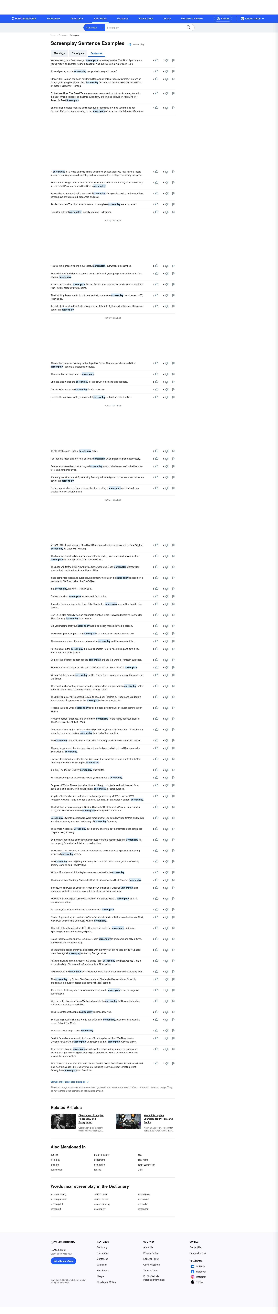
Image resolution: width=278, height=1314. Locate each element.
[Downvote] (167, 60)
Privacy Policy (150, 1253)
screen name (101, 1194)
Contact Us (195, 1247)
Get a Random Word (63, 1260)
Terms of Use (150, 1270)
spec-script (56, 1169)
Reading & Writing (106, 1282)
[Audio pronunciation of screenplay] (130, 44)
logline (97, 1169)
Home (53, 35)
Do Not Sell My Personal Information (154, 1278)
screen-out (143, 1199)
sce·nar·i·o (99, 1164)
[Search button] (190, 27)
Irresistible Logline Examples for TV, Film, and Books (158, 1119)
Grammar (102, 1264)
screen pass (144, 1194)
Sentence (62, 35)
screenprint (143, 1209)
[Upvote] (156, 60)
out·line (54, 1154)
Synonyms (78, 53)
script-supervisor (146, 1164)
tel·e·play (55, 1159)
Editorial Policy (151, 1258)
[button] (223, 19)
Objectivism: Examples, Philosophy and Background (91, 1119)
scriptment (99, 1159)
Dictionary (102, 1247)
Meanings (59, 53)
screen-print (57, 1204)
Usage (100, 1276)
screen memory (58, 1194)
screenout (56, 1209)
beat (140, 1154)
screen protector (59, 1199)
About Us (148, 1247)
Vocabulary (103, 1270)
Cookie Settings (151, 1264)
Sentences (91, 27)
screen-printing (102, 1204)
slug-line (55, 1164)
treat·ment (143, 1159)
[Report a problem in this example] (173, 60)
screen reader (101, 1199)
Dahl (140, 1169)
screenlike (143, 1204)
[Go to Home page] (24, 18)
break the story (101, 1154)
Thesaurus (102, 1253)
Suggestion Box (198, 1253)
